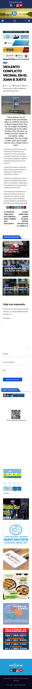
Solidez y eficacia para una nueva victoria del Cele (15, 270)
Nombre (6, 354)
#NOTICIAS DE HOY (12, 91)
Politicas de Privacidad (19, 685)
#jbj (4, 91)
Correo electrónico (9, 362)
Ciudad (5, 62)
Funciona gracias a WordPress (11, 678)
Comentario (7, 318)
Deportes (12, 266)
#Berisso (24, 85)
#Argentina (18, 85)
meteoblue (6, 493)
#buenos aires (7, 88)
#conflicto (15, 88)
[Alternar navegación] (14, 20)
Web (4, 370)
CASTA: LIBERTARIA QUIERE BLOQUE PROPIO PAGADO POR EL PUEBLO (22, 219)
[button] (26, 20)
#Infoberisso (22, 88)
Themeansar (16, 680)
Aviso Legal (9, 685)
